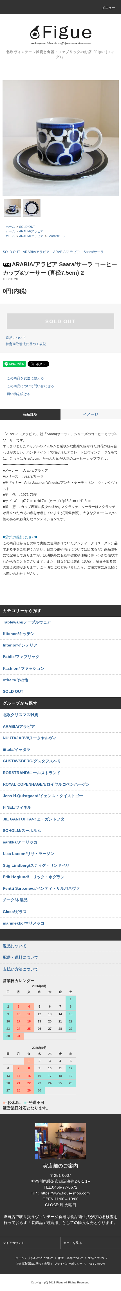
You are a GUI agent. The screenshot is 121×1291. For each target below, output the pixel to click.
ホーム (10, 226)
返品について (16, 338)
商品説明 (30, 414)
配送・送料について (71, 1258)
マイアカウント (13, 1242)
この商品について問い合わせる (30, 386)
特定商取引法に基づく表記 (26, 344)
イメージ (90, 414)
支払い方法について (41, 1258)
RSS (92, 1263)
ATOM (101, 1263)
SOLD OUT (27, 226)
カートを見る (72, 1242)
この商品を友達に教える (25, 378)
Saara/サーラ (57, 236)
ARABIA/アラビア (31, 231)
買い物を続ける (18, 394)
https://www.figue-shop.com (65, 1193)
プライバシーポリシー (68, 1263)
